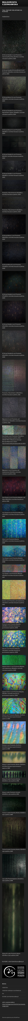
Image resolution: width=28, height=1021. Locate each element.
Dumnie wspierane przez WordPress (11, 1017)
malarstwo (5, 16)
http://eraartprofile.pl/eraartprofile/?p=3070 (13, 443)
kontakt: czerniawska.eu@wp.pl (13, 961)
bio (3, 993)
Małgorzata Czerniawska (10, 3)
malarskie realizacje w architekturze (11, 990)
